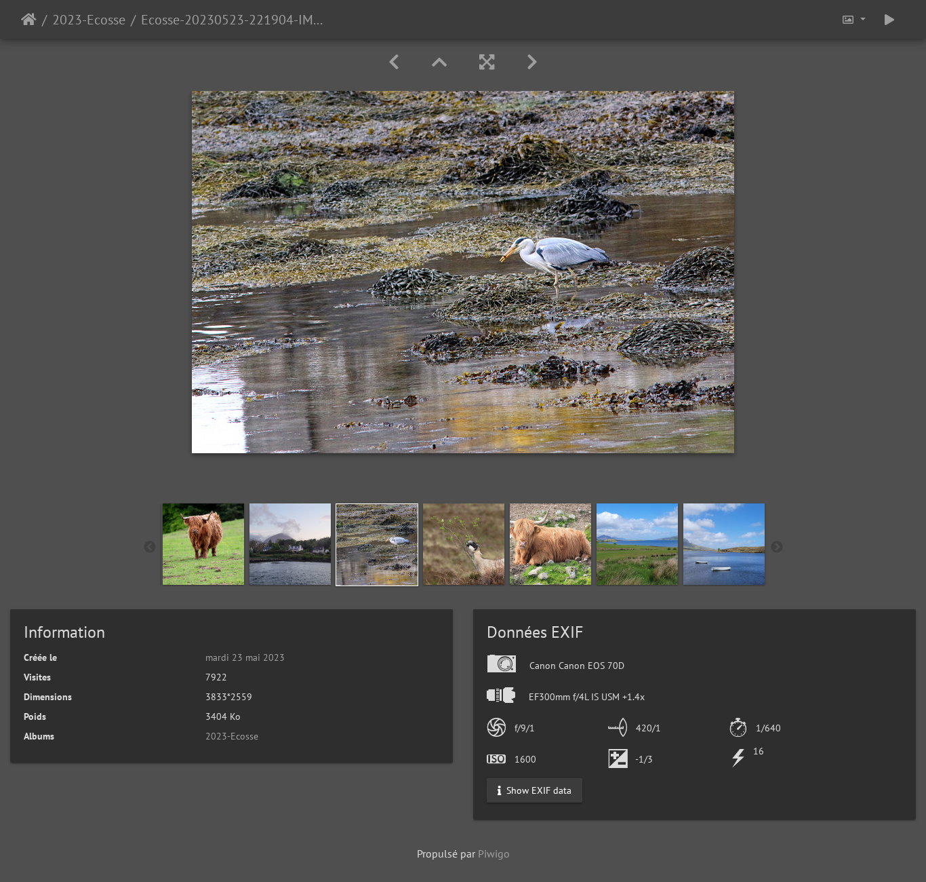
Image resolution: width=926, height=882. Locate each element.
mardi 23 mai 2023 (245, 657)
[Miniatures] (439, 62)
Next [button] (777, 547)
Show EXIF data (537, 790)
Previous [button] (150, 547)
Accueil (29, 19)
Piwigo (494, 853)
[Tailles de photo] (853, 19)
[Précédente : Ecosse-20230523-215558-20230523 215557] (394, 62)
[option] (203, 544)
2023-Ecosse (88, 19)
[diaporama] (889, 19)
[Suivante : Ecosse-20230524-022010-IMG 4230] (532, 62)
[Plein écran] (486, 62)
